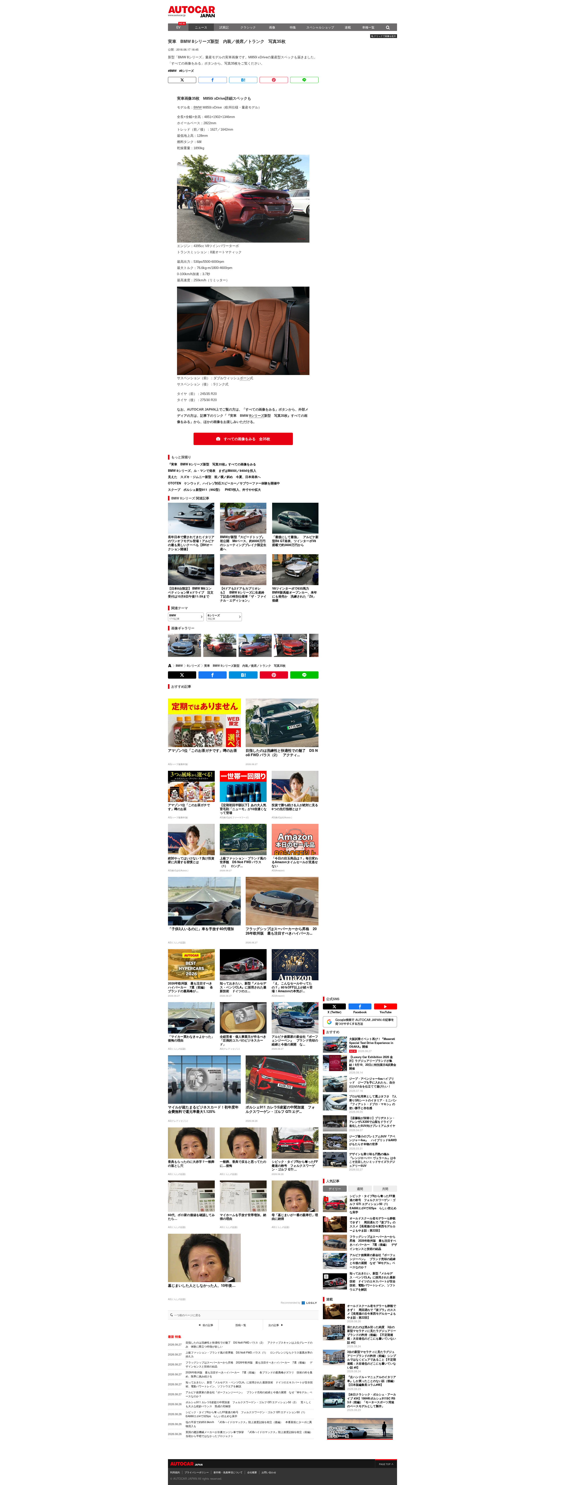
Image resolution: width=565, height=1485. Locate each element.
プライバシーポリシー (197, 1472)
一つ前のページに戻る (187, 1315)
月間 (385, 1188)
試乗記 (224, 27)
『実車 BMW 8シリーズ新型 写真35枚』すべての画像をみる (212, 464)
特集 (293, 27)
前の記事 (208, 1325)
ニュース (201, 27)
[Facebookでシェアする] (212, 80)
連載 (348, 27)
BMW (173, 70)
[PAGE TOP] (386, 1463)
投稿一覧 (240, 1325)
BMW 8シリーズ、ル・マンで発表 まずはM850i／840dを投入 (212, 470)
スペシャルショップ (320, 27)
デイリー (335, 1188)
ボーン (245, 378)
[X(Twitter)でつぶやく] (182, 80)
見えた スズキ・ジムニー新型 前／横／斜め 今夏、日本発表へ (214, 476)
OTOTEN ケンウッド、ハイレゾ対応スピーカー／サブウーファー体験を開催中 (224, 483)
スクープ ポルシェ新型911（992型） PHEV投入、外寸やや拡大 (214, 489)
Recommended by (291, 1302)
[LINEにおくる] (304, 80)
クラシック (248, 27)
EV (178, 27)
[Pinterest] (274, 80)
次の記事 (273, 1325)
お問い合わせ (269, 1472)
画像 (272, 27)
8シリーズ (187, 70)
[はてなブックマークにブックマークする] (243, 80)
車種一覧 (368, 27)
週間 (360, 1188)
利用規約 (175, 1472)
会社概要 (252, 1472)
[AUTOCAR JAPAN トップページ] (169, 665)
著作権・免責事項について (228, 1472)
